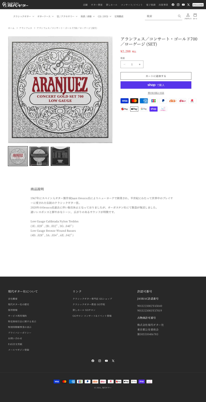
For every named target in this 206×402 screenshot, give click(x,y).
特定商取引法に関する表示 (22, 321)
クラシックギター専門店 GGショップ (92, 298)
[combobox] (163, 16)
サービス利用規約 (17, 315)
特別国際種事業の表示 (20, 327)
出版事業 (163, 4)
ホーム (11, 27)
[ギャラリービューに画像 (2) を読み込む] (39, 156)
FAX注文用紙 (15, 344)
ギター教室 (97, 4)
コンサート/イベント (132, 4)
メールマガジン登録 (18, 349)
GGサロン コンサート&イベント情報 (92, 315)
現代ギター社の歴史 (18, 304)
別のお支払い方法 (156, 92)
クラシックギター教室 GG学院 (89, 304)
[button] (23, 16)
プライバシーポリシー (20, 332)
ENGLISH (198, 4)
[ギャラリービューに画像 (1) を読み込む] (18, 156)
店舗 (85, 4)
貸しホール (112, 4)
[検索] (179, 16)
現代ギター (107, 387)
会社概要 (12, 298)
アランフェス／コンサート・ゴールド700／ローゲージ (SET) (67, 27)
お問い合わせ (15, 338)
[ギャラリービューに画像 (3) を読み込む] (60, 156)
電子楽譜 (150, 4)
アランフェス (25, 27)
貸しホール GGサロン (84, 310)
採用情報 (12, 310)
